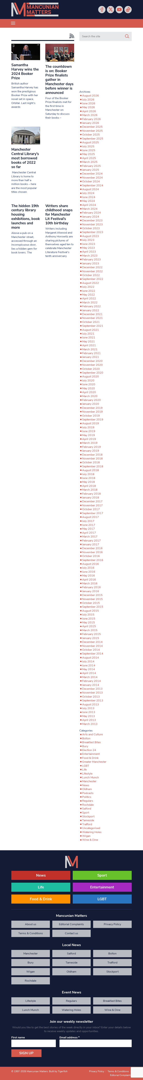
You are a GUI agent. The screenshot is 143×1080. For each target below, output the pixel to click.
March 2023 (89, 256)
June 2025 (88, 150)
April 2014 (89, 673)
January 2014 (90, 685)
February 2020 (91, 400)
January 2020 (90, 404)
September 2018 (92, 466)
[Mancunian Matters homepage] (34, 9)
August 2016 (90, 564)
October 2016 (91, 556)
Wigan (86, 836)
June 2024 (88, 197)
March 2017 (89, 537)
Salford (86, 809)
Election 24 (89, 750)
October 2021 (91, 322)
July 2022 (88, 287)
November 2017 (92, 505)
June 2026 (88, 103)
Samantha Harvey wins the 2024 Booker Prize (25, 71)
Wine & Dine (90, 840)
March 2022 (89, 302)
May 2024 (88, 201)
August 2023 (90, 236)
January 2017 (90, 544)
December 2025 (92, 127)
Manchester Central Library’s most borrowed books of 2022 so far (25, 158)
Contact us (71, 933)
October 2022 (91, 275)
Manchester (89, 781)
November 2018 (92, 458)
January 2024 (90, 217)
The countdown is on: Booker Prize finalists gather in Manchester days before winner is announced (59, 79)
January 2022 (90, 310)
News (85, 785)
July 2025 (88, 146)
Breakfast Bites (91, 742)
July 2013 (88, 708)
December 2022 (92, 267)
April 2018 (89, 486)
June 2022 (88, 291)
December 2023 (92, 220)
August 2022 (90, 283)
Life (84, 770)
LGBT (85, 766)
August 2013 (90, 704)
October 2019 (91, 416)
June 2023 (88, 244)
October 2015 (91, 603)
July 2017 (88, 521)
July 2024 (88, 193)
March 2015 (89, 630)
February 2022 (91, 306)
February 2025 (91, 166)
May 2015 (88, 622)
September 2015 (92, 607)
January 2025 (90, 170)
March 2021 (89, 349)
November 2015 (92, 599)
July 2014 (88, 661)
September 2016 (92, 560)
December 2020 (92, 361)
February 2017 (91, 541)
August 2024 (90, 189)
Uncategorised (91, 828)
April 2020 (89, 392)
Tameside (88, 820)
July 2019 (88, 427)
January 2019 (90, 451)
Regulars (87, 801)
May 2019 (88, 435)
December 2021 (92, 314)
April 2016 (89, 580)
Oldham (87, 789)
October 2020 (91, 369)
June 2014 (88, 665)
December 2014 (92, 642)
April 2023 (89, 252)
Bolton (86, 738)
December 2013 (92, 689)
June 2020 (88, 384)
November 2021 (92, 318)
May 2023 (88, 248)
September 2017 (92, 513)
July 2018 (88, 474)
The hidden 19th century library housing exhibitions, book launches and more (25, 216)
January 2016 (90, 591)
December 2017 (92, 501)
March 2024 (89, 209)
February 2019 (91, 447)
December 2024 (92, 174)
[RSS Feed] (71, 36)
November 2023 (92, 224)
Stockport (88, 816)
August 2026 (90, 96)
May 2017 (88, 529)
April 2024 (89, 205)
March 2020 (89, 396)
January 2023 (90, 263)
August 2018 (90, 470)
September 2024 (92, 185)
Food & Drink (90, 758)
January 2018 (90, 498)
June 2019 (88, 431)
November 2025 (92, 131)
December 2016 (92, 548)
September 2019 (92, 419)
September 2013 (92, 700)
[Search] (127, 36)
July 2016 (88, 568)
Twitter (110, 9)
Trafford (87, 824)
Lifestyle (87, 774)
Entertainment (91, 754)
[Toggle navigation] (13, 23)
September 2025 (92, 139)
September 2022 (92, 279)
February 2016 (91, 587)
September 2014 (92, 654)
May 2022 (88, 295)
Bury (85, 746)
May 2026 (88, 107)
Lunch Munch (90, 777)
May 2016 (88, 576)
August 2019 (90, 423)
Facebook (102, 9)
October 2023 (91, 228)
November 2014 (92, 646)
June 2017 (88, 525)
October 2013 (91, 697)
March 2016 (89, 583)
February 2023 (91, 259)
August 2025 (90, 142)
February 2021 (91, 353)
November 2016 (92, 552)
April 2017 (89, 533)
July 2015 (88, 615)
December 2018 (92, 455)
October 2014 (91, 650)
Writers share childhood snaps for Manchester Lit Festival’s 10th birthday (59, 214)
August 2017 (90, 517)
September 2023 (92, 232)
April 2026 (89, 111)
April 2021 (89, 345)
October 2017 (91, 509)
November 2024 (92, 178)
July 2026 (88, 100)
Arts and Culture (92, 734)
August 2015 (90, 611)
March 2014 (89, 677)
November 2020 (92, 365)
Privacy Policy (112, 924)
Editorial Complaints (71, 924)
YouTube (119, 9)
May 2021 (88, 341)
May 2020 (88, 388)
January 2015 (90, 638)
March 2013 (89, 724)
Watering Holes (91, 832)
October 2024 (91, 181)
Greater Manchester (94, 762)
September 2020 (92, 373)
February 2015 (91, 634)
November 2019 (92, 412)
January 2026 (90, 123)
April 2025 (89, 158)
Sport (85, 813)
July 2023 (88, 240)
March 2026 (89, 115)
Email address (69, 1037)
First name (18, 1037)
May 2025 (88, 154)
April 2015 (89, 626)
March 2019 (89, 443)
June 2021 (88, 337)
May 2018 (88, 482)
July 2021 (88, 334)
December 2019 (92, 408)
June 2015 (88, 619)
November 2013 (92, 693)
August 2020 (90, 376)
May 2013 (88, 716)
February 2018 (91, 494)
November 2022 (92, 271)
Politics (86, 797)
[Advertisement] (105, 67)
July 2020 (88, 380)
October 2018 (91, 462)
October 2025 (91, 135)
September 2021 (92, 326)
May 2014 (88, 669)
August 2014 (90, 658)
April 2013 (89, 720)
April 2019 (89, 439)
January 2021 (90, 357)
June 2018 (88, 478)
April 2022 (89, 298)
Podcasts (87, 793)
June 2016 (88, 572)
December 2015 (92, 595)
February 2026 (91, 119)
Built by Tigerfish (58, 1071)
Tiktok (128, 9)
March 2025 (89, 162)
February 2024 (91, 213)
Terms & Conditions (30, 933)
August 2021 (90, 330)
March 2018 (89, 490)
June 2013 (88, 712)
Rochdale (88, 805)
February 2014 (91, 681)
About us (30, 924)
